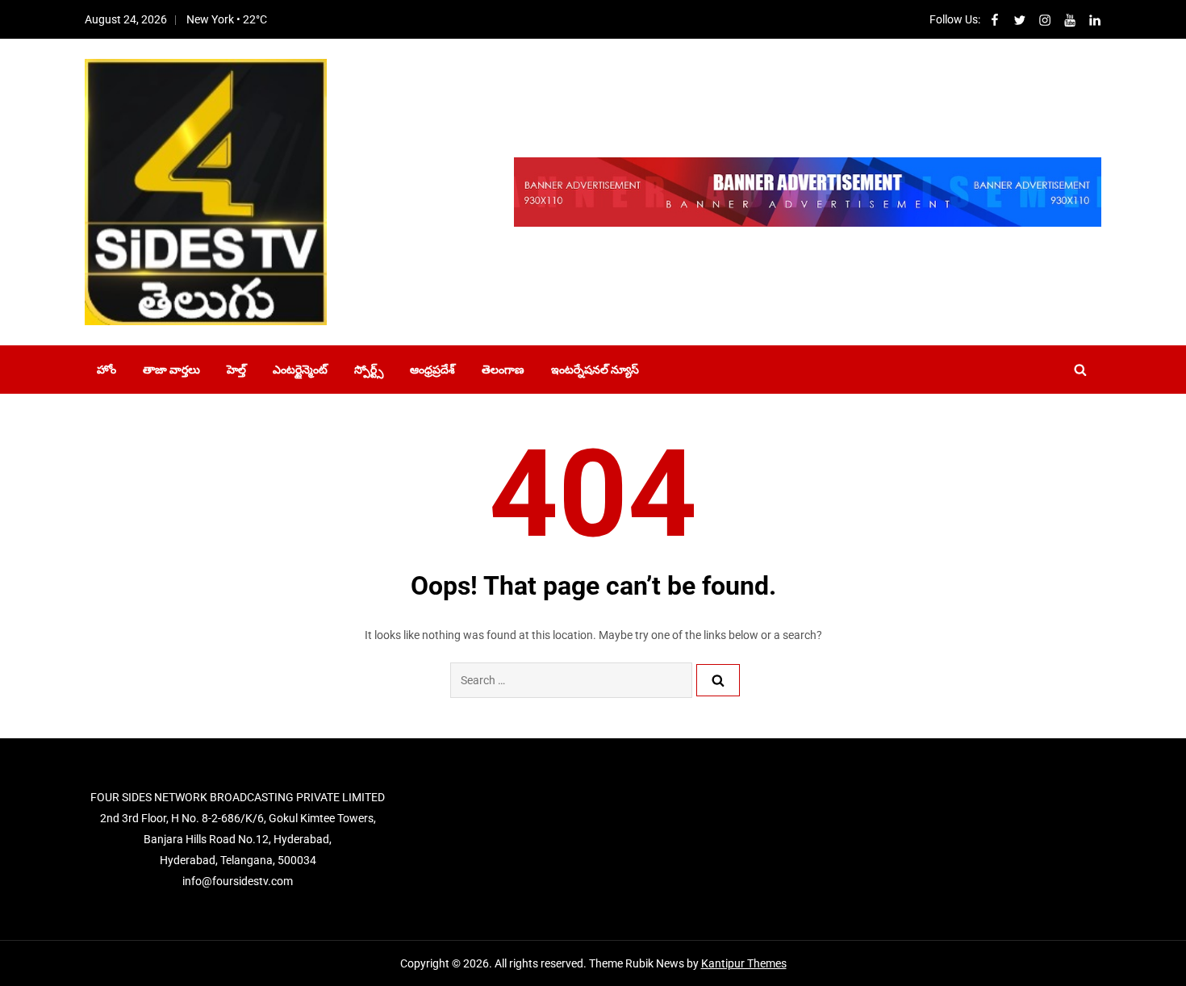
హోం (106, 369)
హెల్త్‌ (236, 369)
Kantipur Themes (744, 963)
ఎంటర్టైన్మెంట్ (300, 369)
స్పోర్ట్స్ (368, 369)
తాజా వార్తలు (171, 369)
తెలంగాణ (503, 369)
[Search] (718, 680)
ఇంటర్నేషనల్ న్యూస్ (595, 369)
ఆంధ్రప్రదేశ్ (432, 369)
